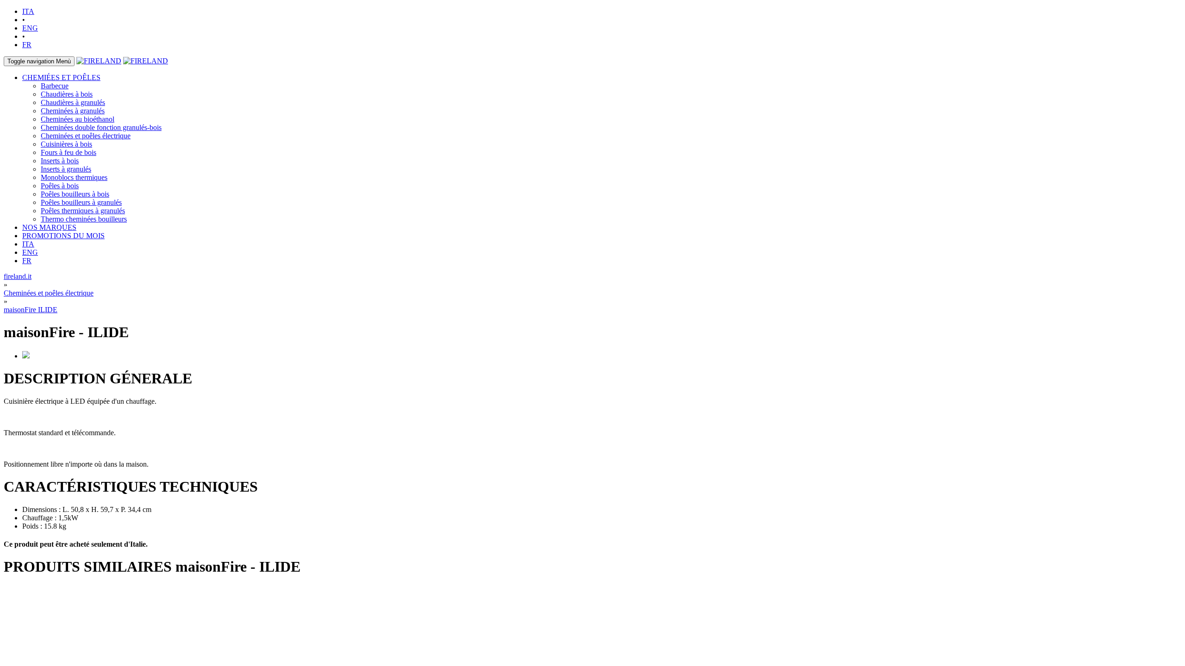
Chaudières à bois (67, 94)
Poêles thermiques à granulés (83, 211)
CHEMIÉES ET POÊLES (61, 77)
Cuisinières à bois (66, 144)
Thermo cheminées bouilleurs (84, 219)
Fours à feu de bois (68, 152)
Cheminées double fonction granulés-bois (101, 127)
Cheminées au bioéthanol (77, 119)
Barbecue (55, 86)
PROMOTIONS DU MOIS (63, 236)
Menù (39, 61)
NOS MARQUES (49, 227)
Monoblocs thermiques (74, 177)
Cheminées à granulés (73, 111)
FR (26, 45)
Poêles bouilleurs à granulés (81, 202)
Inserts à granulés (66, 169)
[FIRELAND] (98, 61)
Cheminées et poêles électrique (86, 136)
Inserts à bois (60, 161)
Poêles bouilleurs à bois (75, 194)
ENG (30, 28)
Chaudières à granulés (73, 102)
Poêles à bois (60, 186)
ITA (28, 11)
